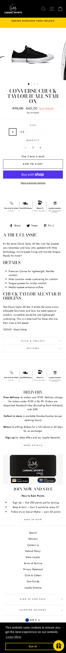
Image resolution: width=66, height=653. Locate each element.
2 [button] (32, 84)
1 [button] (29, 84)
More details (33, 445)
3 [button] (35, 84)
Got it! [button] (33, 646)
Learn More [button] (13, 636)
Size (33, 125)
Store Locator (33, 557)
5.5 (33, 132)
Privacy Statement (33, 569)
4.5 (22, 132)
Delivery (33, 539)
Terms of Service (33, 563)
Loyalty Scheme (33, 587)
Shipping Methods (33, 610)
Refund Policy (33, 551)
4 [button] (38, 84)
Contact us (33, 545)
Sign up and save (33, 599)
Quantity (33, 140)
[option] (33, 20)
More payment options (33, 183)
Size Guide (33, 581)
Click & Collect (33, 341)
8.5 (52, 132)
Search (33, 532)
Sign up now (33, 519)
